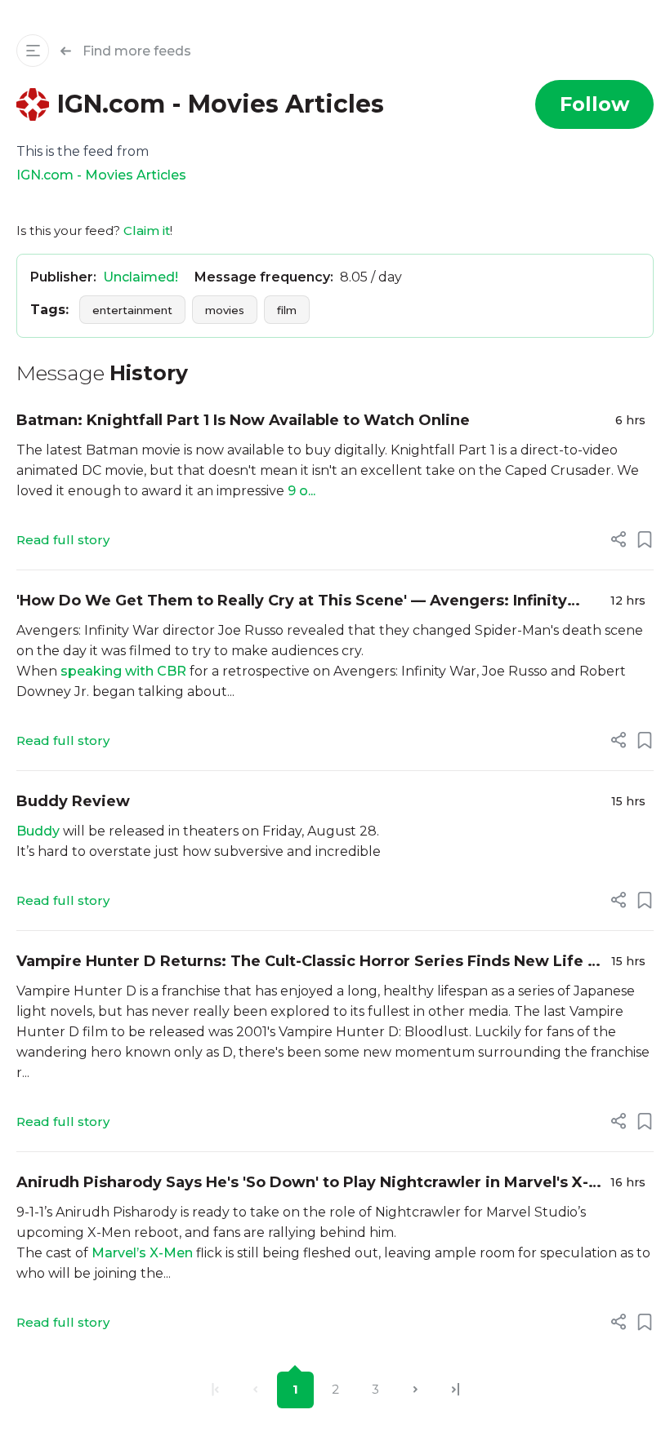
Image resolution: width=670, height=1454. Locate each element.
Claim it (146, 230)
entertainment (132, 310)
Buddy (38, 831)
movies (224, 310)
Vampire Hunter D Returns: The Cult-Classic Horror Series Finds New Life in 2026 (309, 962)
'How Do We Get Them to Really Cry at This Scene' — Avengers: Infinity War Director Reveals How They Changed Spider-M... (291, 602)
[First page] (215, 1390)
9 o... (301, 491)
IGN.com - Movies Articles (101, 175)
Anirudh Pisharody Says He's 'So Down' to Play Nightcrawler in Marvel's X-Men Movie (302, 1183)
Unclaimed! (140, 277)
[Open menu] (32, 50)
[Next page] (415, 1390)
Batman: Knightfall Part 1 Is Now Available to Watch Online (243, 420)
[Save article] (645, 539)
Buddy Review (73, 801)
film (287, 310)
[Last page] (455, 1390)
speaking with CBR (123, 671)
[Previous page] (255, 1390)
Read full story (62, 539)
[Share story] (619, 539)
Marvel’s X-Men (142, 1253)
